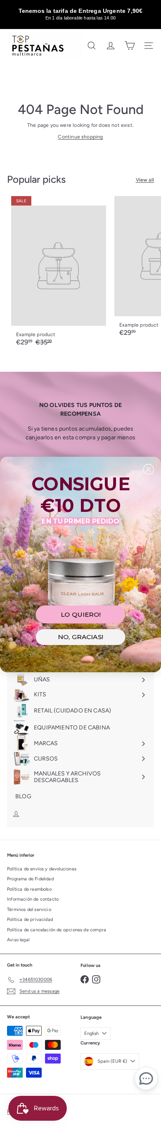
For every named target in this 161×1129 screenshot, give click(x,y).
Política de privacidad (30, 919)
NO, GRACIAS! (80, 637)
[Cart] (129, 46)
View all (145, 180)
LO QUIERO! (80, 614)
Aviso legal (18, 939)
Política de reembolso (29, 889)
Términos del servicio (29, 909)
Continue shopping (80, 137)
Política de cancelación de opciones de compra (56, 930)
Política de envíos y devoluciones (41, 869)
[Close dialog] (148, 469)
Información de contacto (33, 899)
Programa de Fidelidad (30, 879)
